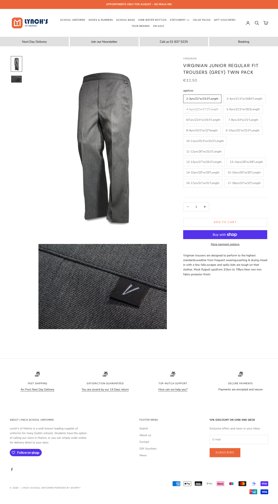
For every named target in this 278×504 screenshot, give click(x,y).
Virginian (190, 58)
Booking (243, 42)
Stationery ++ (180, 20)
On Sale (158, 26)
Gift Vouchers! (225, 20)
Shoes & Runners (101, 20)
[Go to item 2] (16, 79)
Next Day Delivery (34, 42)
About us (145, 435)
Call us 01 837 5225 (174, 42)
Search (143, 428)
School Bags (125, 20)
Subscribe (225, 452)
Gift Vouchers (148, 449)
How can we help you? (172, 389)
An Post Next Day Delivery (37, 389)
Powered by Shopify (67, 487)
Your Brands (141, 26)
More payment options (225, 244)
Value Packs (202, 20)
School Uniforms (72, 20)
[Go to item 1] (16, 64)
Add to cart (225, 222)
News (143, 455)
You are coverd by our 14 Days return (105, 389)
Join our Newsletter (104, 42)
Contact (144, 442)
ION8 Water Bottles (152, 20)
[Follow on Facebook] (12, 469)
